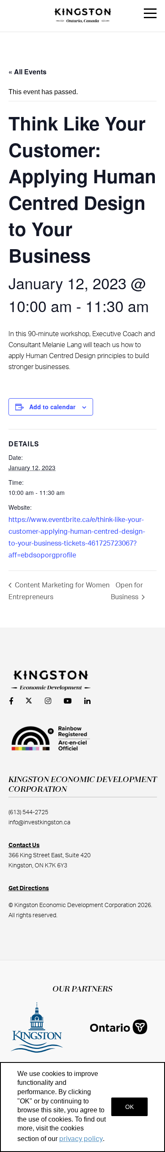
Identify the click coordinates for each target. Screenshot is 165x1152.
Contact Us (24, 845)
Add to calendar (52, 406)
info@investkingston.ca (39, 823)
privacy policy (81, 1139)
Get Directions (28, 888)
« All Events (27, 71)
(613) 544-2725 (28, 812)
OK (129, 1106)
